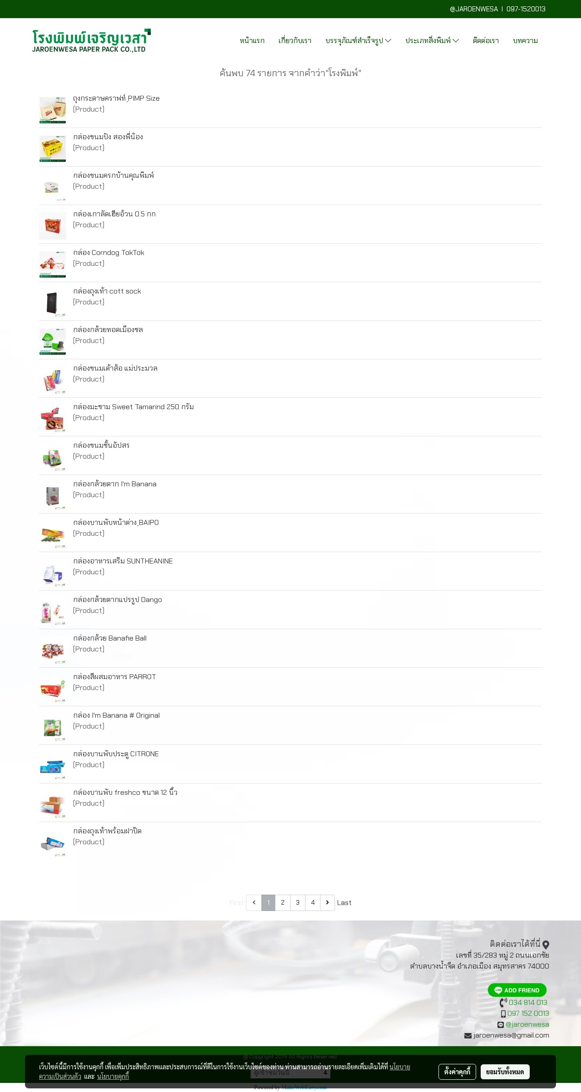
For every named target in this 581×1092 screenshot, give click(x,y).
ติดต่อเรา (486, 40)
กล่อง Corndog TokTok (108, 252)
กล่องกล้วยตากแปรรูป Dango (117, 599)
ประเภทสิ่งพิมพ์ (429, 40)
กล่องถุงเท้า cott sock (107, 291)
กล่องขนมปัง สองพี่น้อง (108, 137)
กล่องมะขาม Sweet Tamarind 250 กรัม (133, 406)
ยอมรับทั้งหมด (505, 1072)
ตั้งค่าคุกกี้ (457, 1072)
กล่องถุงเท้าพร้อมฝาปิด (107, 831)
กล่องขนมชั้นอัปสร (101, 445)
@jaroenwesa (527, 1024)
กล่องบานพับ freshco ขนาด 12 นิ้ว (125, 792)
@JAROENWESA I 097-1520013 (499, 9)
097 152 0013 (528, 1013)
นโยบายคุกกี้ (113, 1076)
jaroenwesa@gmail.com (511, 1035)
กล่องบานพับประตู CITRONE (116, 754)
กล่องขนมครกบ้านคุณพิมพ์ (113, 175)
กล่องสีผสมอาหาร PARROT (114, 676)
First (237, 902)
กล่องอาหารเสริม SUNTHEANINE (123, 561)
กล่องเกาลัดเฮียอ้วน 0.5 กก (114, 214)
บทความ (525, 40)
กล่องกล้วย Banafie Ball (110, 638)
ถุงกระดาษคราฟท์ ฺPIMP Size (116, 98)
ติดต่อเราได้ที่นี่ (515, 944)
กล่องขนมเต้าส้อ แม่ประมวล (115, 368)
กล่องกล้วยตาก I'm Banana (115, 484)
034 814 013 (528, 1002)
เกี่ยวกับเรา (295, 40)
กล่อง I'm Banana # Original (116, 715)
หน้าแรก (252, 40)
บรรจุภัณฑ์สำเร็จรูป (355, 40)
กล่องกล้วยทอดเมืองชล (108, 329)
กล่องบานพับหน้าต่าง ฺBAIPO (116, 522)
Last (344, 902)
